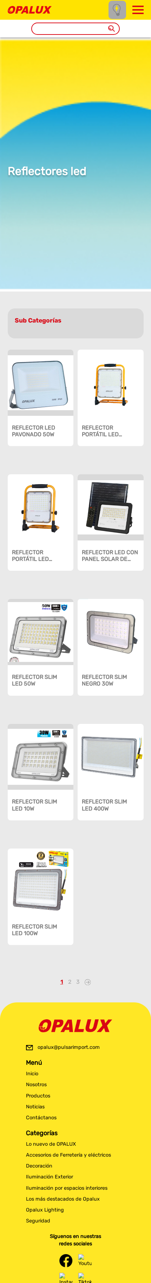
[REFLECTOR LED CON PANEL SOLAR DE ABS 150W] (111, 507)
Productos (38, 1096)
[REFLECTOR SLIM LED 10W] (41, 757)
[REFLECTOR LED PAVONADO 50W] (41, 383)
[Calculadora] (117, 10)
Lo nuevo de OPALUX (51, 1144)
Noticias (35, 1107)
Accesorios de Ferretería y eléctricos (68, 1155)
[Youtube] (85, 1261)
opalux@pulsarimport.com (69, 1047)
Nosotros (36, 1085)
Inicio (32, 1074)
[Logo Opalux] (75, 1026)
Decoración (39, 1166)
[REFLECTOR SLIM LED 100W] (41, 882)
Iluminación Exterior (49, 1177)
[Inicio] (30, 9)
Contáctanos (41, 1118)
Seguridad (38, 1221)
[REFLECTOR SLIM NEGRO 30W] (111, 632)
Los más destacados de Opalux (63, 1199)
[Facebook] (66, 1260)
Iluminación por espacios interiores (66, 1188)
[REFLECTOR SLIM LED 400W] (111, 757)
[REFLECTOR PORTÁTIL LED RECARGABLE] (111, 383)
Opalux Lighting (45, 1210)
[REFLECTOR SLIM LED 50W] (41, 632)
